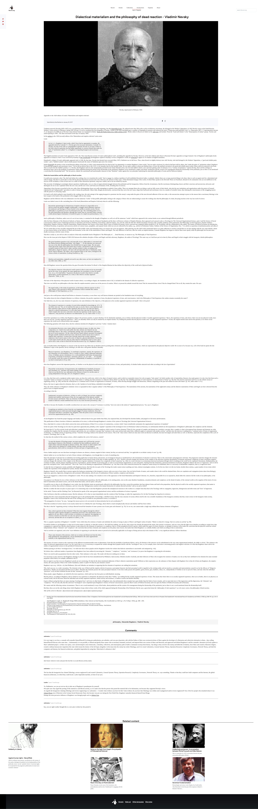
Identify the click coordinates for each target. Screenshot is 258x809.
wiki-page (156, 132)
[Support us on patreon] (3, 21)
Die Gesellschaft (85, 157)
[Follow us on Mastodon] (3, 19)
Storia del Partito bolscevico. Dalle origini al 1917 (112, 132)
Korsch (50, 164)
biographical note (116, 128)
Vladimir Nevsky (143, 622)
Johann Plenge (48, 693)
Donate (120, 802)
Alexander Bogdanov (129, 622)
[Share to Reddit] (165, 121)
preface (50, 136)
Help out (128, 802)
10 (76, 558)
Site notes (148, 802)
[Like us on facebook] (3, 24)
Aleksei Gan (95, 695)
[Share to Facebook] (162, 121)
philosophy (117, 622)
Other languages (138, 802)
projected (134, 157)
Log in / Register (136, 10)
